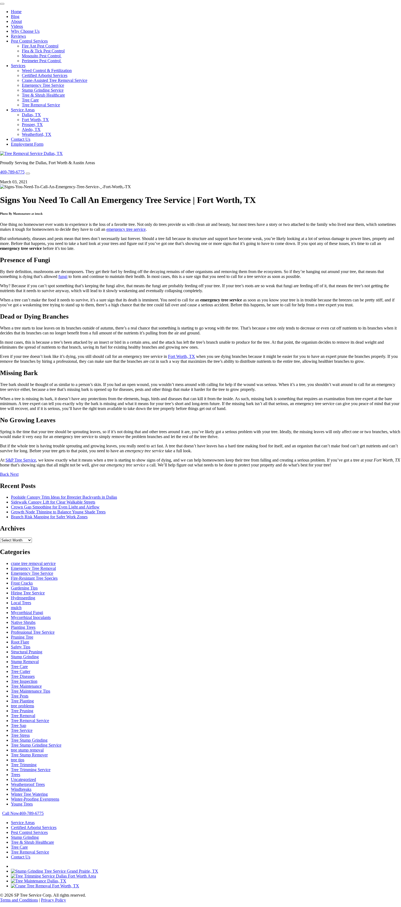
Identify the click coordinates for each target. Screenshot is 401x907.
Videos (17, 26)
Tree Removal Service (41, 105)
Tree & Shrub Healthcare (43, 95)
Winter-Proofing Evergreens (35, 799)
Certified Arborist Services (44, 75)
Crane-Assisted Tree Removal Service (54, 80)
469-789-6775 (12, 172)
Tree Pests (19, 696)
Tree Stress (20, 735)
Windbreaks (21, 789)
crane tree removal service (33, 563)
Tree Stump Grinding (29, 740)
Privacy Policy (53, 900)
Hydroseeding (23, 597)
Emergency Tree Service (43, 85)
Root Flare (20, 642)
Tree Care (30, 100)
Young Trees (22, 804)
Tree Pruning (22, 710)
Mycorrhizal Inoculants (31, 617)
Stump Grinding (25, 656)
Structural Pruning (26, 651)
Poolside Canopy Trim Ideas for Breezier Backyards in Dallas (64, 497)
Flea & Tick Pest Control (43, 51)
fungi (62, 276)
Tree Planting (22, 701)
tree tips (17, 760)
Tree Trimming (24, 764)
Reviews (18, 36)
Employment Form (27, 144)
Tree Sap (18, 725)
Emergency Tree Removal (33, 568)
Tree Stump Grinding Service (36, 745)
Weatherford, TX (36, 134)
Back (5, 474)
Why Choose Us (25, 31)
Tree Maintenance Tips (30, 691)
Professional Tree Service (33, 632)
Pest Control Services (29, 41)
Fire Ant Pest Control (40, 46)
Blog (15, 16)
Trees (15, 774)
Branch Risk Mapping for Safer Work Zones (49, 516)
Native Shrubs (23, 622)
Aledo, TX (31, 129)
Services (18, 65)
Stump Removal (25, 661)
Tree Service (21, 730)
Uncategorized (23, 779)
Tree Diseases (23, 676)
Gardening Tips (24, 588)
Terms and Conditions (19, 900)
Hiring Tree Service (28, 593)
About (16, 21)
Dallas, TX (31, 114)
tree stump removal (27, 750)
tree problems (22, 706)
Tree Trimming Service (30, 769)
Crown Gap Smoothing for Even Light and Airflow (55, 507)
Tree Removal (23, 715)
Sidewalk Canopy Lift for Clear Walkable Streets (53, 502)
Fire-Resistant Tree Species (34, 578)
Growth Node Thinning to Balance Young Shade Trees (58, 512)
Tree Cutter (20, 671)
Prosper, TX (32, 124)
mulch (16, 607)
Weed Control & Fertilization (47, 70)
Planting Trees (23, 627)
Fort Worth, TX (35, 119)
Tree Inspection (24, 681)
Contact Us (20, 139)
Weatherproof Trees (28, 784)
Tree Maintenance (26, 686)
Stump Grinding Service (43, 90)
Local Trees (21, 602)
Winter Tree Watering (29, 794)
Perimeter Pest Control (42, 60)
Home (16, 11)
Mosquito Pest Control (42, 55)
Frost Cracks (22, 583)
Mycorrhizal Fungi (27, 612)
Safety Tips (20, 647)
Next (14, 474)
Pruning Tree (22, 637)
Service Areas (23, 109)
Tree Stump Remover (29, 755)
